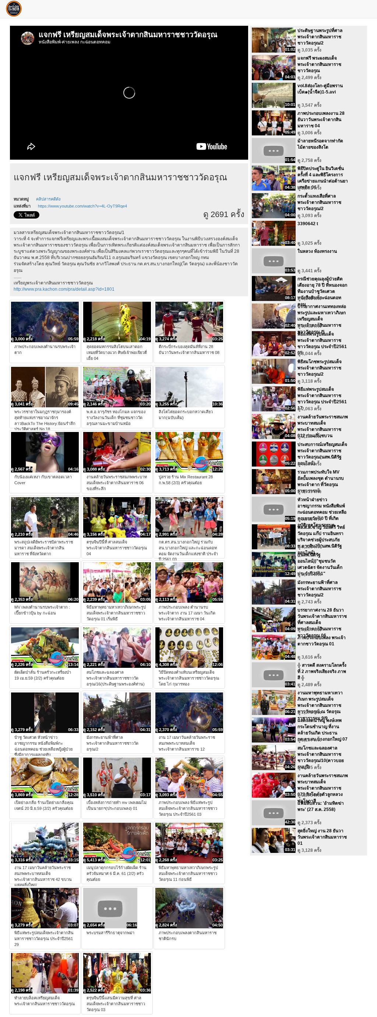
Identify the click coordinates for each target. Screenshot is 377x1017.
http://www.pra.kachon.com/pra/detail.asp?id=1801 (64, 289)
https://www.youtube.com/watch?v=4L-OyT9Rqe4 (82, 206)
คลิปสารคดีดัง (48, 199)
